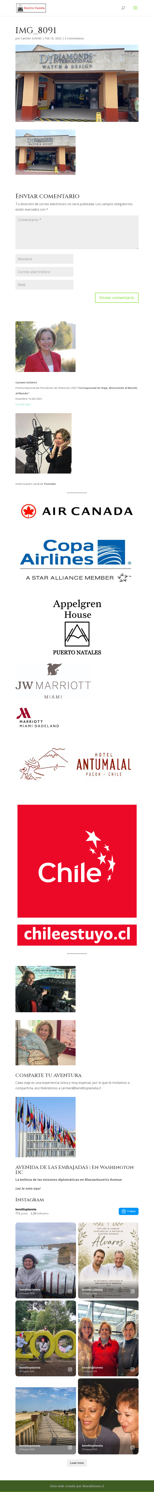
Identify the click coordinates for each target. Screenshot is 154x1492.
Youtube (50, 484)
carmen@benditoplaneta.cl (81, 1088)
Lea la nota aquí (28, 1188)
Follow (131, 1211)
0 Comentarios (74, 38)
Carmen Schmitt (31, 38)
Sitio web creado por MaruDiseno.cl (77, 1486)
